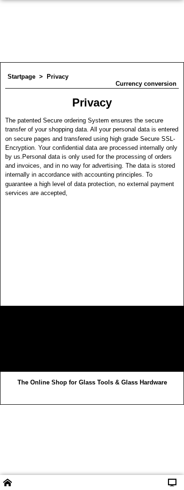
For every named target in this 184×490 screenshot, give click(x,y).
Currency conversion (146, 83)
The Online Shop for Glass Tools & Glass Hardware (92, 382)
